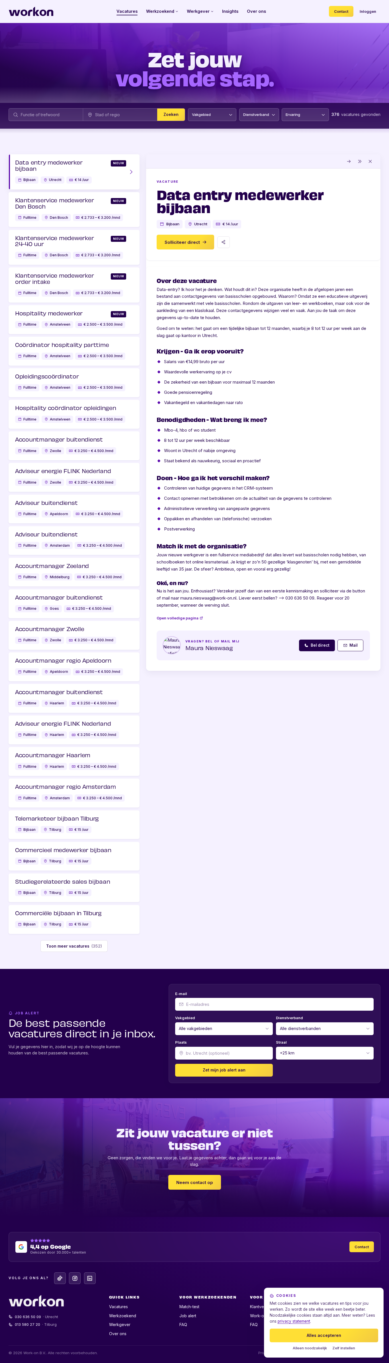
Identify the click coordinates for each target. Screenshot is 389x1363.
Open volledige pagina (177, 618)
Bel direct (320, 645)
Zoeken (171, 114)
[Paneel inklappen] (360, 161)
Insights (230, 11)
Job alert (187, 1315)
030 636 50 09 (36, 1316)
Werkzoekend (160, 11)
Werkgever (198, 11)
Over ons (256, 11)
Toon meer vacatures (74, 946)
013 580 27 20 (36, 1324)
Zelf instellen (343, 1348)
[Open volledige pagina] (349, 161)
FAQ (183, 1324)
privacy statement (294, 1321)
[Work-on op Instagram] (75, 1278)
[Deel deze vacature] (223, 242)
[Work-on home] (31, 11)
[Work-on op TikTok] (60, 1278)
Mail (353, 645)
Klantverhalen (263, 1306)
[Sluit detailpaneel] (370, 161)
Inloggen (368, 11)
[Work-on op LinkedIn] (90, 1278)
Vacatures (127, 11)
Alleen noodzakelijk (310, 1348)
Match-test (189, 1306)
